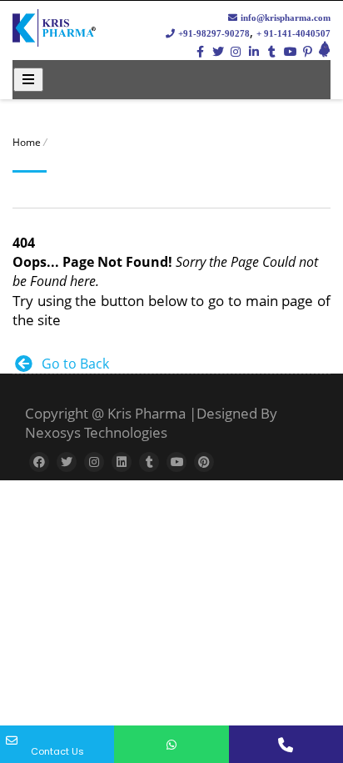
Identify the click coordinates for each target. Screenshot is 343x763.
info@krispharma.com (284, 18)
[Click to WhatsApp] (171, 744)
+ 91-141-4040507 (293, 33)
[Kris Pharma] (54, 40)
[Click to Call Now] (286, 744)
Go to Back (72, 363)
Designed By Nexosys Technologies (151, 423)
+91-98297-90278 (213, 33)
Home (26, 142)
